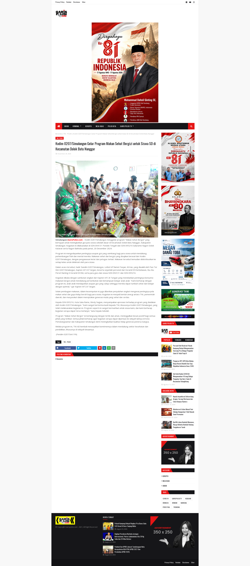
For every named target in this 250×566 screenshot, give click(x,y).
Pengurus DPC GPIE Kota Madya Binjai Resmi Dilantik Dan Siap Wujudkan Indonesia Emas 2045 (183, 363)
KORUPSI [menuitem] (88, 126)
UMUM (165, 485)
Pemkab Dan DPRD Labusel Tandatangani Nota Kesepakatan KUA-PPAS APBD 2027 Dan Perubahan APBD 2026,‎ (130, 549)
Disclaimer (76, 2)
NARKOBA (184, 503)
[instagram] (193, 2)
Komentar (189, 339)
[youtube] (190, 2)
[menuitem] (58, 126)
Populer (167, 339)
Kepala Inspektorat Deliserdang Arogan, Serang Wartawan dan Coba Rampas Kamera (183, 399)
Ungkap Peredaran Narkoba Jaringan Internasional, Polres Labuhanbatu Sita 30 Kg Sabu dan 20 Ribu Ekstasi (129, 536)
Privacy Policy (59, 2)
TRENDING (176, 507)
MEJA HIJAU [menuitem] (100, 126)
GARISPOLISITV (177, 498)
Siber (83, 2)
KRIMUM (174, 503)
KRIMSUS (166, 503)
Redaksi (68, 2)
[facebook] (186, 2)
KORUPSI (165, 476)
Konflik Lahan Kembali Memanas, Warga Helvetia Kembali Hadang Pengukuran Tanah (183, 425)
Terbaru (178, 339)
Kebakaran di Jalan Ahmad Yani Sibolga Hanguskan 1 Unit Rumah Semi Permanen (183, 412)
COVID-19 (165, 498)
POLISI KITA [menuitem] (112, 126)
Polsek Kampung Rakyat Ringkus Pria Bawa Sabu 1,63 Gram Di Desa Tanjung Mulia (130, 524)
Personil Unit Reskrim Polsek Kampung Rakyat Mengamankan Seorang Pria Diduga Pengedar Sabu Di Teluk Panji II (183, 349)
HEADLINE (188, 498)
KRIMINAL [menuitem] (76, 126)
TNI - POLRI (67, 134)
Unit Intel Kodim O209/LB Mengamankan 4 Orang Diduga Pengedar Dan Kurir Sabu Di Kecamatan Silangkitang (183, 378)
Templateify (65, 562)
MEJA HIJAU (166, 481)
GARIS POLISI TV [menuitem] (126, 126)
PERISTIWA (166, 507)
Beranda (58, 134)
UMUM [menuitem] (66, 126)
